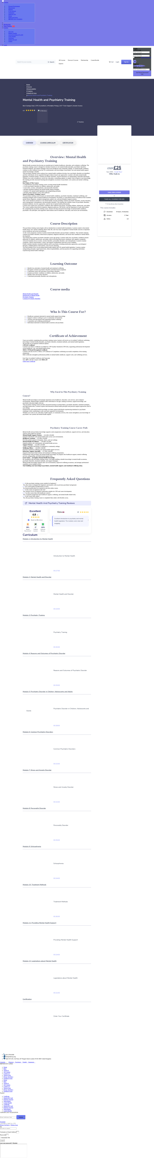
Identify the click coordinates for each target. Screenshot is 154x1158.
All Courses (62, 60)
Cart (112, 62)
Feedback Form (8, 1078)
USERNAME (137, 50)
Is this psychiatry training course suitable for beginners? (40, 483)
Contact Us (7, 1073)
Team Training (9, 26)
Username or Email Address (8, 1132)
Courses (6, 2)
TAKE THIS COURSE (114, 192)
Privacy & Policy (8, 1077)
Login (5, 45)
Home (5, 1067)
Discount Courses (73, 60)
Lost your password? (6, 1143)
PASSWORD (137, 54)
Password (2, 1135)
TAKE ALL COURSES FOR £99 (114, 199)
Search (52, 62)
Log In (117, 62)
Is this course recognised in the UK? (35, 490)
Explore (6, 28)
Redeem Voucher (8, 1099)
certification (68, 143)
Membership (7, 24)
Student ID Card (8, 1098)
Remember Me (5, 1137)
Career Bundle (95, 60)
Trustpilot (2, 1122)
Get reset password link (142, 73)
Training (30, 91)
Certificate (6, 1096)
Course (29, 87)
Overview (29, 143)
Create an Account (139, 66)
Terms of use (7, 1075)
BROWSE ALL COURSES (15, 19)
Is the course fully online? (32, 496)
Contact (10, 41)
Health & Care (32, 93)
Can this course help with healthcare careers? (37, 493)
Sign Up (126, 62)
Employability (31, 89)
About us (6, 1070)
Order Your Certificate (29, 361)
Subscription (7, 1101)
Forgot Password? (146, 57)
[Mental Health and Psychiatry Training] (114, 145)
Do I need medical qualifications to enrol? (37, 486)
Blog (5, 1069)
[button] (57, 377)
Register (15, 1143)
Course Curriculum (47, 143)
